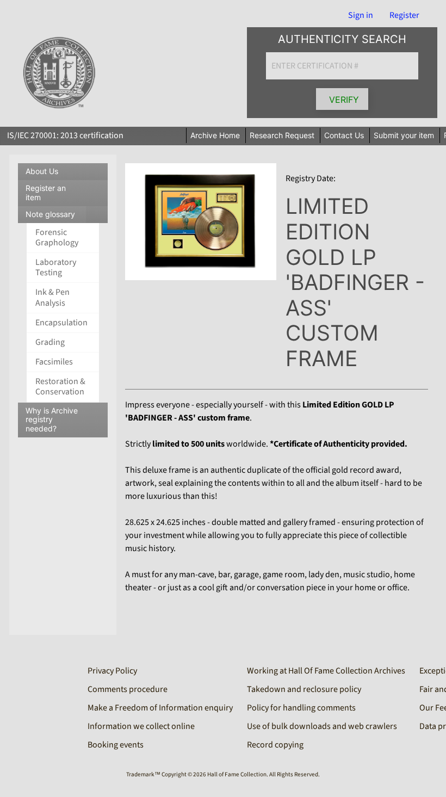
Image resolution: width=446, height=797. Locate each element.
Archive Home (215, 135)
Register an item (46, 192)
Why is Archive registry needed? (52, 420)
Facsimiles (54, 362)
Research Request (282, 135)
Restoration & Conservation (60, 386)
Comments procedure (128, 689)
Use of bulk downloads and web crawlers (322, 726)
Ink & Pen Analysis (52, 297)
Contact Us (344, 135)
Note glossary (67, 216)
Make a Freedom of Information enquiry (160, 708)
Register (404, 15)
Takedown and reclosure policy (304, 689)
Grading (50, 342)
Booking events (116, 745)
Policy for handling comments (301, 708)
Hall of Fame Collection (237, 774)
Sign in (360, 15)
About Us (42, 171)
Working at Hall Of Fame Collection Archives (326, 671)
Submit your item (404, 135)
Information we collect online (141, 726)
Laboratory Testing (55, 267)
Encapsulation (61, 323)
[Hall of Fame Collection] (59, 72)
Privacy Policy (112, 671)
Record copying (275, 745)
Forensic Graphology (56, 237)
